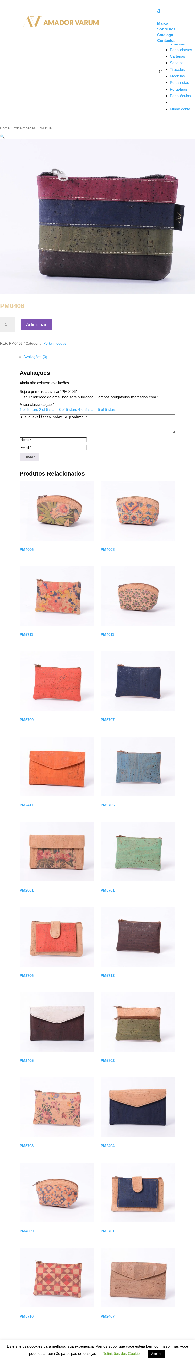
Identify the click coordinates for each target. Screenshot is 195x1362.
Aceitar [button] (156, 1354)
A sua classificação (37, 404)
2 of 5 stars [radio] (48, 409)
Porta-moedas (24, 128)
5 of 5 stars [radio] (107, 409)
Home (5, 128)
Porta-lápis (179, 89)
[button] (2, 136)
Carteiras (177, 56)
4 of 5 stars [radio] (87, 409)
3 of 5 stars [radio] (68, 409)
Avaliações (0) (35, 357)
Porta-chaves (181, 50)
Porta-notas (179, 82)
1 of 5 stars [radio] (29, 409)
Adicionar (36, 324)
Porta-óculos (180, 96)
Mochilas (177, 76)
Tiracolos (177, 69)
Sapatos (177, 63)
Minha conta (180, 109)
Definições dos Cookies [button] (122, 1353)
